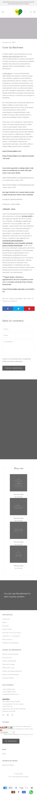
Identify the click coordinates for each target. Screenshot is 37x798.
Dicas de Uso (7, 657)
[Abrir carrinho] (34, 12)
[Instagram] (7, 715)
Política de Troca (8, 668)
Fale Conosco (7, 639)
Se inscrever (11, 741)
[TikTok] (12, 715)
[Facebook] (3, 715)
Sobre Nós (6, 619)
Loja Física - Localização (11, 636)
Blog (4, 754)
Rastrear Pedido (8, 678)
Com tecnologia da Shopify (18, 777)
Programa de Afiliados (10, 643)
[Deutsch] (6, 727)
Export (4, 622)
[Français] (3, 727)
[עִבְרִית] (9, 727)
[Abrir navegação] (3, 12)
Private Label (7, 629)
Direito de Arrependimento (12, 671)
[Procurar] (31, 12)
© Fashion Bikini (18, 774)
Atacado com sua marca (11, 633)
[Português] (11, 727)
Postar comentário (13, 368)
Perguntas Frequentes (10, 654)
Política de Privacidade (10, 674)
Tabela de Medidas (9, 661)
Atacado (5, 626)
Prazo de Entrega (8, 664)
